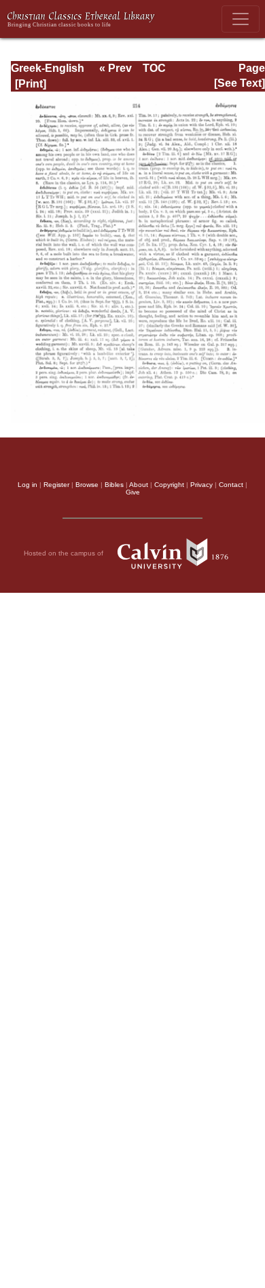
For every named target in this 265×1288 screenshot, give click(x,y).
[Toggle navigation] (241, 19)
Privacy (201, 484)
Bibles (114, 484)
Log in (27, 484)
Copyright (169, 484)
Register (56, 484)
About (138, 484)
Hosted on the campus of (64, 553)
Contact (231, 484)
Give (133, 492)
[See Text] (239, 83)
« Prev (115, 68)
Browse (87, 484)
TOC (154, 68)
